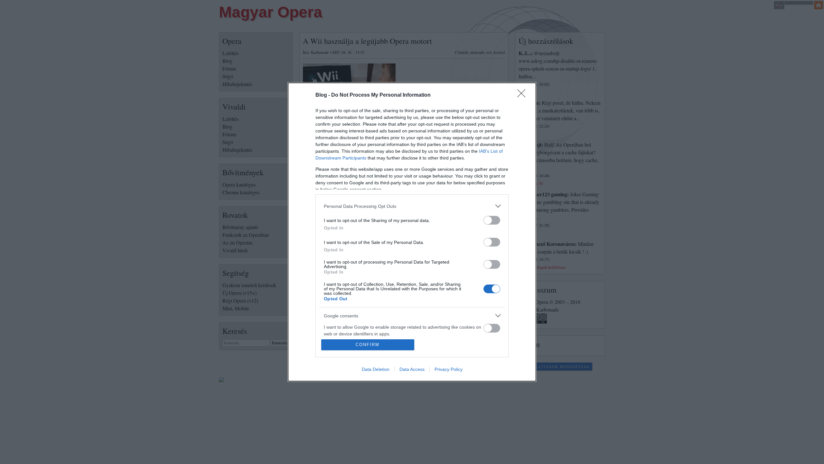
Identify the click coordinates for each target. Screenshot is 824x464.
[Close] (523, 95)
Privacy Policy (449, 369)
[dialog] (412, 232)
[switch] (491, 220)
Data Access (412, 369)
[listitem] (412, 206)
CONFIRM (367, 344)
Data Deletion (375, 369)
